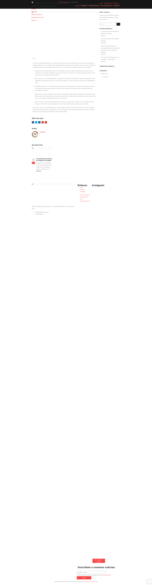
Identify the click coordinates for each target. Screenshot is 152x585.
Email (46, 122)
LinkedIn (39, 122)
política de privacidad (106, 575)
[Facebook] (79, 3)
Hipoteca (105, 76)
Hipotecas (117, 5)
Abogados (77, 5)
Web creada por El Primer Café (90, 581)
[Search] (118, 24)
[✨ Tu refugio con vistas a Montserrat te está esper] (103, 318)
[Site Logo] (41, 4)
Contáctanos (65, 2)
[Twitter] (82, 3)
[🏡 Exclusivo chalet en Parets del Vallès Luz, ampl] (94, 372)
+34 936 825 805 (39, 214)
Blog (60, 2)
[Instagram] (90, 3)
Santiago (34, 58)
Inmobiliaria (84, 5)
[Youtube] (86, 3)
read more (38, 171)
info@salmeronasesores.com (42, 212)
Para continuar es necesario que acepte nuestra (95, 575)
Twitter (36, 122)
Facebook (33, 122)
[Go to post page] (42, 152)
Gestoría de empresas (94, 5)
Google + (42, 122)
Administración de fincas (107, 5)
